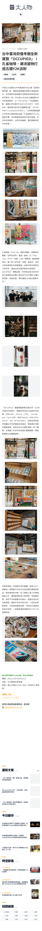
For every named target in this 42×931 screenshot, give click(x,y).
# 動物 (16, 912)
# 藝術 (25, 912)
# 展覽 (16, 915)
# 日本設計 (6, 912)
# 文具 (35, 915)
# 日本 (16, 919)
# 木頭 (6, 915)
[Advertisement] (21, 738)
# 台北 (35, 919)
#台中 (14, 74)
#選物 (22, 74)
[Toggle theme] (21, 14)
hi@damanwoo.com (13, 707)
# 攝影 (35, 912)
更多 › (38, 770)
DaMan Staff (23, 49)
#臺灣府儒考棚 (9, 79)
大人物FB (6, 697)
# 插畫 (25, 915)
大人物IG (15, 697)
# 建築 (6, 919)
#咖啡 (6, 74)
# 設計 (25, 919)
